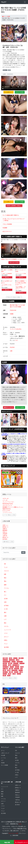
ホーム (3, 750)
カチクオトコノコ (7, 505)
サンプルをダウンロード (21, 842)
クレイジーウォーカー (8, 502)
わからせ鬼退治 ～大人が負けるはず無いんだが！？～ (21, 287)
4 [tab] (8, 427)
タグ (2, 760)
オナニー (6, 636)
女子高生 (17, 770)
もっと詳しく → (8, 92)
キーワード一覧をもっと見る (9, 678)
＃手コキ (16, 672)
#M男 (9, 70)
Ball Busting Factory (8, 503)
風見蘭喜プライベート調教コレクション (13, 507)
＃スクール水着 (16, 665)
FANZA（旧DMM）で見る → (14, 205)
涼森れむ (5, 528)
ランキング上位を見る (15, 329)
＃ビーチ (17, 666)
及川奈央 (5, 539)
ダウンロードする (14, 262)
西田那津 (5, 530)
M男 (5, 574)
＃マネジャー (19, 661)
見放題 (3, 762)
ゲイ (5, 595)
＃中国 (14, 673)
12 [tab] (26, 427)
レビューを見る (20, 92)
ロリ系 (5, 609)
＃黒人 (4, 675)
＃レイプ (15, 658)
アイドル (6, 588)
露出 (5, 612)
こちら (16, 340)
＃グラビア (17, 668)
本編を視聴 (7, 842)
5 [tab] (10, 427)
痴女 (5, 622)
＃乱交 (10, 658)
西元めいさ (5, 537)
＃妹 (21, 668)
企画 (5, 602)
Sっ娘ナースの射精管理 (7, 273)
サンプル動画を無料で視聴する (11, 215)
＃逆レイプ (5, 672)
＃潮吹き (10, 663)
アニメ (5, 643)
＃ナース (13, 661)
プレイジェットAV (13, 833)
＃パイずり (5, 659)
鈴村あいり (5, 527)
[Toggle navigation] (25, 2)
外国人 (5, 640)
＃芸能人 (11, 668)
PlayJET (3, 2)
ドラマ (5, 633)
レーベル (3, 757)
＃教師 (8, 670)
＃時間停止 (5, 658)
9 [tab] (19, 427)
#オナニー (5, 70)
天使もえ (5, 532)
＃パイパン (16, 663)
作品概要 (5, 227)
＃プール (11, 666)
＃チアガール (14, 670)
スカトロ (6, 570)
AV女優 (3, 755)
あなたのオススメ (7, 231)
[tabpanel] (8, 420)
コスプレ (6, 626)
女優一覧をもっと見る (8, 541)
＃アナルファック (6, 661)
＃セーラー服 (5, 666)
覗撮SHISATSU (7, 508)
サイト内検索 (4, 765)
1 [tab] (2, 427)
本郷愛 (11, 313)
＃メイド (20, 670)
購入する (7, 277)
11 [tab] (23, 427)
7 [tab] (15, 427)
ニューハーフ (7, 629)
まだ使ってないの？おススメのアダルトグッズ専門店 (13, 219)
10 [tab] (21, 427)
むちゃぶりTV (6, 510)
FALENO (12, 347)
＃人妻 (17, 659)
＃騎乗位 (11, 672)
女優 (11, 351)
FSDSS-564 (13, 310)
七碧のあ (5, 535)
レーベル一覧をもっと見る (9, 514)
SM (5, 563)
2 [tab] (4, 427)
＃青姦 (9, 665)
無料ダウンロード (8, 407)
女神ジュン (5, 525)
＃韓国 (9, 673)
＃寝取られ (21, 658)
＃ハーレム (22, 663)
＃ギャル (5, 665)
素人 (5, 591)
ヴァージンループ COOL (21, 273)
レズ (5, 619)
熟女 (5, 577)
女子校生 (6, 605)
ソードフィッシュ (7, 512)
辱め (5, 581)
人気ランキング (5, 753)
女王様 (5, 598)
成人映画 (6, 647)
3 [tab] (6, 427)
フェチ (5, 567)
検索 (23, 552)
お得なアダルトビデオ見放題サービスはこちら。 (13, 259)
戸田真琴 (5, 533)
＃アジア (19, 673)
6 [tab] (13, 427)
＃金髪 (21, 672)
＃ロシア (5, 673)
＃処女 (22, 666)
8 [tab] (17, 427)
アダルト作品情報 (7, 224)
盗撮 (5, 584)
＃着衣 (4, 670)
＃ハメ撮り (5, 668)
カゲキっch (5, 498)
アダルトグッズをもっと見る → (14, 297)
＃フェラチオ (11, 659)
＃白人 (8, 675)
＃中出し (5, 663)
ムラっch (5, 500)
